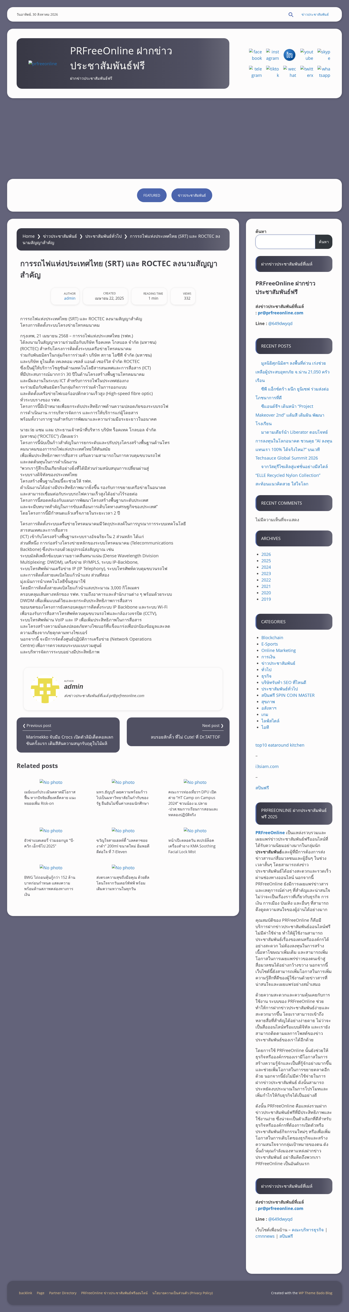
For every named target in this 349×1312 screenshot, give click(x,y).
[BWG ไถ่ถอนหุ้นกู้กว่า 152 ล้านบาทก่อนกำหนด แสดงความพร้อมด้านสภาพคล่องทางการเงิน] (51, 867)
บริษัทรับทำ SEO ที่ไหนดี (283, 682)
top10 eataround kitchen (279, 745)
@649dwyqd (280, 323)
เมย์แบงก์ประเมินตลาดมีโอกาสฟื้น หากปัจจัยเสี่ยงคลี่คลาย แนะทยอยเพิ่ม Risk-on (50, 797)
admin (69, 298)
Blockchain (272, 637)
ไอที (265, 727)
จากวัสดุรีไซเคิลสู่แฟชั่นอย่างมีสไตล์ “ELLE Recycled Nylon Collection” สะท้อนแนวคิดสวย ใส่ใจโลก (291, 475)
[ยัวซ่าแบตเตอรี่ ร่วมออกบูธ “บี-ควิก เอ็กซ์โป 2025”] (51, 830)
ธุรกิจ (266, 676)
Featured (151, 195)
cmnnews (265, 1236)
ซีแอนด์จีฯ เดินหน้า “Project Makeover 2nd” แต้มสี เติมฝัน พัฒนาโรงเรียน (289, 414)
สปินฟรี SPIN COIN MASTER (288, 695)
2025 (266, 560)
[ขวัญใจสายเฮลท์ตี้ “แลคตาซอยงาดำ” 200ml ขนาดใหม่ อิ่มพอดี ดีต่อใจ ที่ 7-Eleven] (123, 830)
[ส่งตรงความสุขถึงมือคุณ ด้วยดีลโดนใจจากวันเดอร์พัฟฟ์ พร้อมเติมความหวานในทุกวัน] (123, 867)
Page (40, 1293)
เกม (264, 714)
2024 (266, 567)
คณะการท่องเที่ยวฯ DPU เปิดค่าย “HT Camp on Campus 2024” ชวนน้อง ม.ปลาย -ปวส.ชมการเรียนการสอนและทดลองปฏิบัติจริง (193, 803)
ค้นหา (260, 231)
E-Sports (269, 644)
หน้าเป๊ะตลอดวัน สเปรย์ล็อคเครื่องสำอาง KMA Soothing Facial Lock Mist (192, 846)
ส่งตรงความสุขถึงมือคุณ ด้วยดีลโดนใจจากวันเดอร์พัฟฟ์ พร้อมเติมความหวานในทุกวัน (122, 883)
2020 (266, 593)
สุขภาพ (268, 701)
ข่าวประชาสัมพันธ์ (315, 14)
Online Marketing (278, 650)
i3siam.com (267, 766)
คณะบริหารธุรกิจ (308, 1230)
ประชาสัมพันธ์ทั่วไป (103, 236)
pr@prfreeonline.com (280, 313)
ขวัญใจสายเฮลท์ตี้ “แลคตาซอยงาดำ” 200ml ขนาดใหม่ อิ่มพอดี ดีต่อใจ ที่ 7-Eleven (122, 846)
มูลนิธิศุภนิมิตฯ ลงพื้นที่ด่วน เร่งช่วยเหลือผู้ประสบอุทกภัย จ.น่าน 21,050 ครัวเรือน (292, 371)
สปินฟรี (262, 788)
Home (29, 236)
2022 (266, 580)
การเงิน (268, 657)
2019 (266, 599)
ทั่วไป (266, 669)
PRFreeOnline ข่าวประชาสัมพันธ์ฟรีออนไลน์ (114, 1293)
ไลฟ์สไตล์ (270, 721)
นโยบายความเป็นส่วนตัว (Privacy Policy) (182, 1293)
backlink (25, 1293)
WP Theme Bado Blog (315, 1293)
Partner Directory (62, 1293)
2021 (266, 586)
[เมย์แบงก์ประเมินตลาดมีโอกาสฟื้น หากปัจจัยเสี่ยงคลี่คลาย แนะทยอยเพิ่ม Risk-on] (51, 782)
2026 (266, 554)
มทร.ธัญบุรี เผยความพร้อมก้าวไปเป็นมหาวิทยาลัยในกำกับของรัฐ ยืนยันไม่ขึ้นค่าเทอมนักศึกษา (122, 797)
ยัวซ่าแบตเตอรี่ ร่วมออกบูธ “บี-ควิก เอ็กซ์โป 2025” (49, 843)
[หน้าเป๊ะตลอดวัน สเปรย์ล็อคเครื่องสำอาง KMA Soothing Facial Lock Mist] (195, 830)
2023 (266, 573)
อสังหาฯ (268, 708)
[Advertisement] (174, 138)
